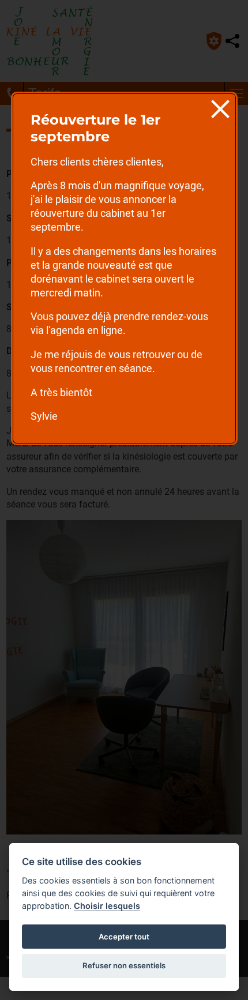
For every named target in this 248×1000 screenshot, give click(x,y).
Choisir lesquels (107, 906)
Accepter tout (124, 936)
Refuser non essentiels (124, 965)
